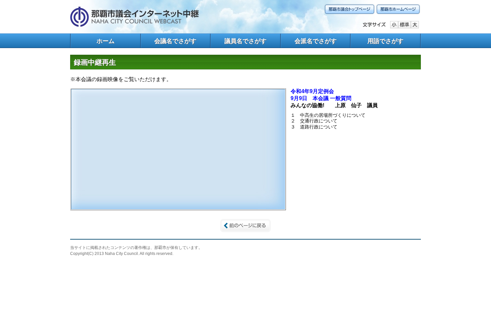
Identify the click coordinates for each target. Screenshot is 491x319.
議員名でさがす (245, 41)
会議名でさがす (175, 41)
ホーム (106, 41)
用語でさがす (385, 41)
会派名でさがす (316, 41)
